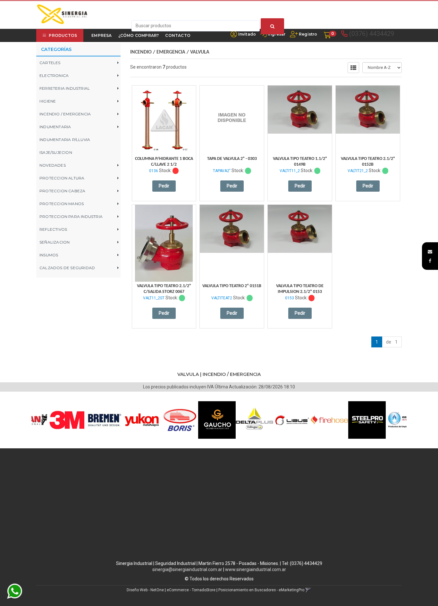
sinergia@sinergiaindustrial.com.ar (187, 569)
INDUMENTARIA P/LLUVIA (64, 139)
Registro (307, 34)
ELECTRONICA (54, 75)
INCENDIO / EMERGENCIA (65, 114)
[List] (353, 67)
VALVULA (199, 52)
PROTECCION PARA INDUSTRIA (71, 216)
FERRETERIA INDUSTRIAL (64, 88)
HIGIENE (47, 101)
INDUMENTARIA (55, 126)
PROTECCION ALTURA (61, 178)
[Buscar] (272, 26)
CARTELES (50, 62)
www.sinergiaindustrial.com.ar (255, 569)
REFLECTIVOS (53, 229)
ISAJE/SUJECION (55, 152)
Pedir (164, 185)
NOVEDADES (52, 165)
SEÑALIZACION (54, 242)
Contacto (177, 35)
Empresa (101, 35)
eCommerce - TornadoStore (191, 590)
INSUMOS (48, 255)
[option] (53, 420)
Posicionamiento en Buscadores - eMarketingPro (261, 590)
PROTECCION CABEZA (62, 190)
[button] (430, 251)
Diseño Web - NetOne (145, 590)
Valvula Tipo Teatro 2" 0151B (231, 286)
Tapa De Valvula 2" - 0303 (232, 158)
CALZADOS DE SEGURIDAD (67, 267)
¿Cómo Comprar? (138, 35)
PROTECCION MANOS (61, 203)
